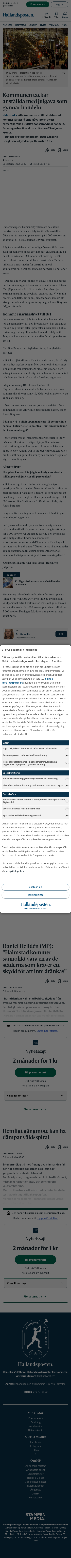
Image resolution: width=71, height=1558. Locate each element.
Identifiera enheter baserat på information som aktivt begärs (33, 785)
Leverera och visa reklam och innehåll (21, 808)
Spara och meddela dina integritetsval (22, 815)
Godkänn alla (35, 887)
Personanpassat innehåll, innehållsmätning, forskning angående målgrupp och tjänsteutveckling (30, 763)
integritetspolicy (14, 871)
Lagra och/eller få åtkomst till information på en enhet (30, 748)
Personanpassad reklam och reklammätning (25, 755)
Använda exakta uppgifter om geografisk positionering (30, 778)
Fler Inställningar (35, 895)
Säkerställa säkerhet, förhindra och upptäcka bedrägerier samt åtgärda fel (34, 801)
